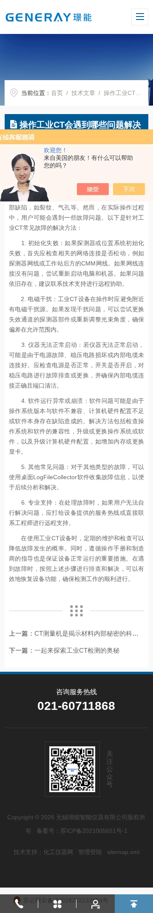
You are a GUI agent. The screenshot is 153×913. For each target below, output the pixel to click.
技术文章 (83, 92)
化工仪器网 (58, 852)
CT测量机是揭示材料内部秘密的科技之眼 (92, 633)
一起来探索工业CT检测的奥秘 (76, 650)
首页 (57, 92)
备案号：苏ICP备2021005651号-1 (82, 830)
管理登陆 (90, 852)
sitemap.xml (123, 852)
